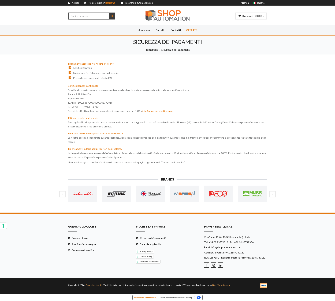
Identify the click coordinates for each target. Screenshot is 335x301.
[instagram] (213, 265)
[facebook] (206, 265)
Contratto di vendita (83, 250)
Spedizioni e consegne (84, 244)
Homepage (144, 30)
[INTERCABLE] (82, 194)
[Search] (112, 16)
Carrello (160, 30)
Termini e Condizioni (149, 261)
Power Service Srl (94, 285)
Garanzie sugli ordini (150, 244)
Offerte (191, 30)
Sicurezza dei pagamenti (153, 238)
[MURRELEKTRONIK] (252, 194)
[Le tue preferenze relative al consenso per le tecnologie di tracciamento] (3, 225)
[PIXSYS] (150, 194)
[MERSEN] (184, 194)
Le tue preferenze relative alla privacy (176, 297)
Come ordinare (80, 238)
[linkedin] (220, 265)
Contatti (175, 30)
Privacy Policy (146, 251)
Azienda (245, 2)
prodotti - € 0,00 (252, 15)
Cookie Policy (146, 256)
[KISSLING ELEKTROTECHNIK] (116, 194)
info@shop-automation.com (157, 111)
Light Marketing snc (221, 285)
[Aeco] (218, 194)
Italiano (260, 2)
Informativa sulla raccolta (145, 297)
